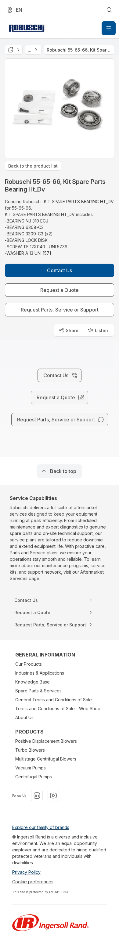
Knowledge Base (32, 681)
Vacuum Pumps (30, 767)
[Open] (109, 28)
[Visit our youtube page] (53, 795)
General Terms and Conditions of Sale (53, 699)
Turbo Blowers (30, 750)
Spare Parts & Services (38, 690)
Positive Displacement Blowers (46, 741)
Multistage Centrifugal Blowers (45, 758)
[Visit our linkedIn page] (37, 795)
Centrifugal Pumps (33, 776)
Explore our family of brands (40, 827)
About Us (24, 717)
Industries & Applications (39, 673)
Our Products (28, 664)
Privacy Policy (26, 872)
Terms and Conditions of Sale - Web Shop (57, 708)
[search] (109, 10)
